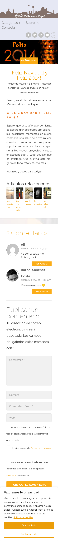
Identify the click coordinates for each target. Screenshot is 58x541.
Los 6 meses (28, 202)
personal (33, 92)
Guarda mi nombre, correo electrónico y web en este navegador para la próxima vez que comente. (28, 433)
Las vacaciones (10, 204)
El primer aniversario (19, 205)
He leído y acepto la (28, 451)
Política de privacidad (40, 448)
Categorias (11, 23)
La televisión (46, 204)
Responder (42, 264)
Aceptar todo (29, 525)
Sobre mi (32, 23)
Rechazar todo (29, 534)
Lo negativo (38, 202)
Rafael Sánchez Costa (25, 88)
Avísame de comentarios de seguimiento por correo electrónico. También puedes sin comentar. (28, 468)
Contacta (8, 27)
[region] (29, 514)
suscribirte (11, 475)
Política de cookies (23, 517)
